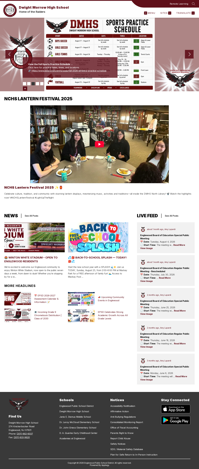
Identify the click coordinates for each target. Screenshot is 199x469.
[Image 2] (28, 83)
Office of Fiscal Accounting (124, 427)
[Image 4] (37, 83)
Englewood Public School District (76, 406)
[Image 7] (50, 83)
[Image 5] (41, 83)
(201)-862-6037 (25, 433)
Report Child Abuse (120, 438)
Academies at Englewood (72, 438)
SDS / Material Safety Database (126, 449)
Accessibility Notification (122, 406)
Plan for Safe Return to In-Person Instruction (133, 454)
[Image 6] (46, 83)
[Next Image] (189, 54)
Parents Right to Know (121, 433)
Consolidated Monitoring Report (126, 422)
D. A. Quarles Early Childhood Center (78, 433)
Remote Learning (179, 3)
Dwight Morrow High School (74, 411)
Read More (179, 245)
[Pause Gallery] (25, 88)
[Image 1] (24, 83)
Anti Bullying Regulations (123, 416)
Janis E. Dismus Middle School (75, 416)
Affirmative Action (119, 411)
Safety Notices (117, 444)
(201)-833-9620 (22, 437)
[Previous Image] (9, 54)
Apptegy (105, 465)
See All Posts (31, 215)
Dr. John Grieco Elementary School (77, 427)
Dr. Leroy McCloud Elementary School (79, 422)
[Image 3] (33, 83)
